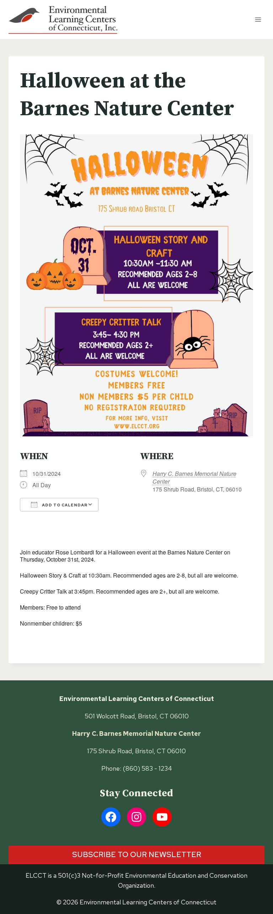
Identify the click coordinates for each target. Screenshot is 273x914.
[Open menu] (257, 19)
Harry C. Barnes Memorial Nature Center (194, 477)
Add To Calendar (64, 505)
